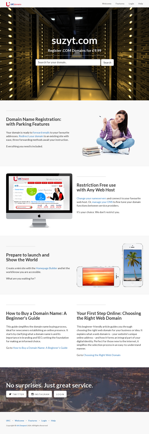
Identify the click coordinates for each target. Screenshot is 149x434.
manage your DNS (102, 201)
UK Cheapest (21, 425)
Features (120, 3)
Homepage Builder (46, 268)
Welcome (106, 3)
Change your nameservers (92, 198)
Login (131, 3)
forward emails (41, 132)
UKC (8, 420)
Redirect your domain (31, 136)
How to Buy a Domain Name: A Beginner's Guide (40, 347)
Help (140, 3)
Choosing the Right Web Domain (101, 355)
